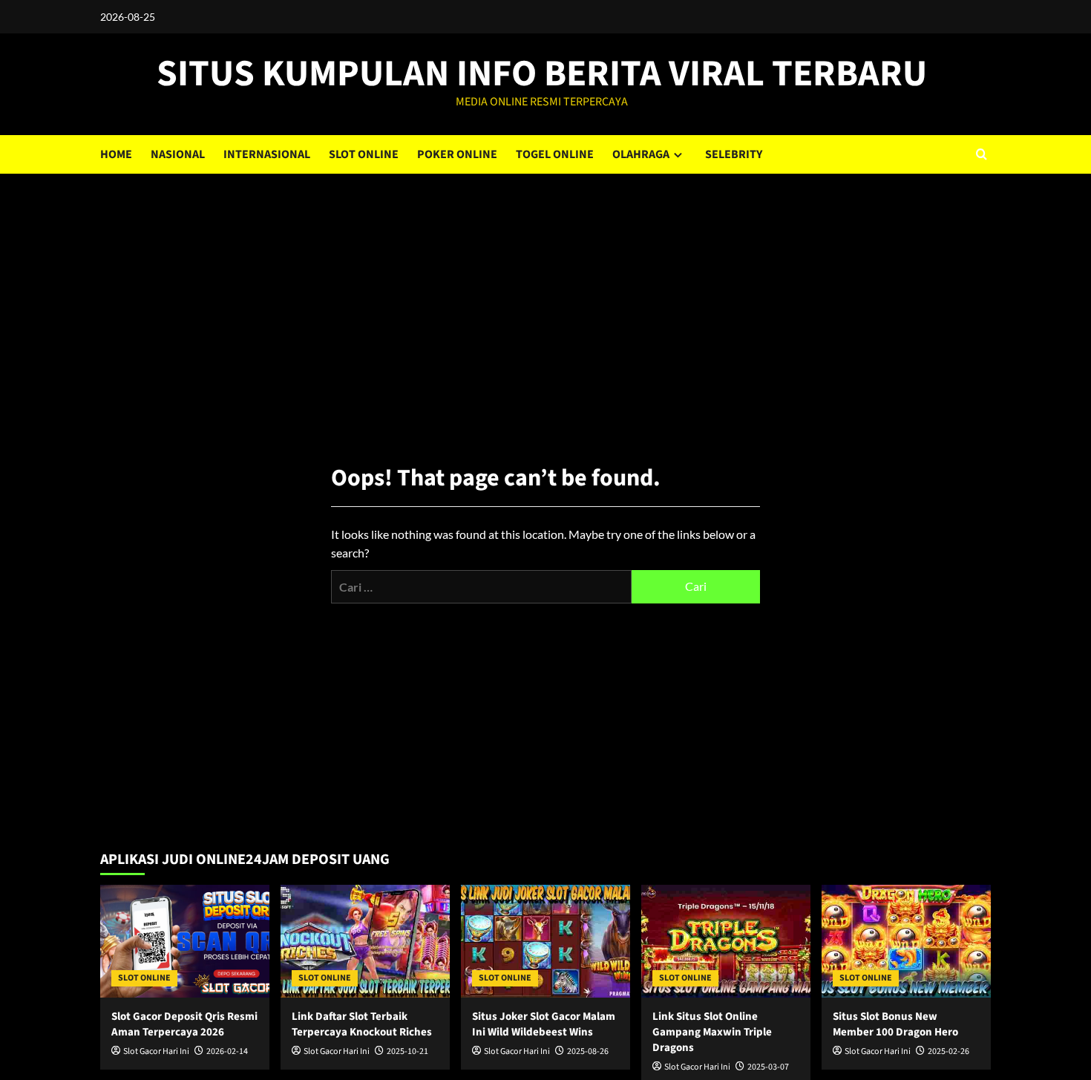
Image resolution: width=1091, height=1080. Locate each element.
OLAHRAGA (640, 154)
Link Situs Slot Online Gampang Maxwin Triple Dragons (712, 1032)
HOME (116, 154)
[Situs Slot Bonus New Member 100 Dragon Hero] (906, 941)
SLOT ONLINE (364, 154)
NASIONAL (178, 154)
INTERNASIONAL (266, 154)
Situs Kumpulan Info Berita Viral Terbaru (542, 74)
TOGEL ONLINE (555, 154)
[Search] (981, 154)
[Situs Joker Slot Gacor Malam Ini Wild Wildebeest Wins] (545, 941)
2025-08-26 (588, 1051)
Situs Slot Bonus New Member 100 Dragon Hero (895, 1024)
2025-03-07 (768, 1067)
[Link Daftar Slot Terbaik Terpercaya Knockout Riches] (365, 941)
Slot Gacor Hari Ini (156, 1051)
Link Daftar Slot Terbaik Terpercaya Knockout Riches (362, 1024)
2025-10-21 (407, 1051)
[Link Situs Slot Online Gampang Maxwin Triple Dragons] (725, 941)
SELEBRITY (733, 154)
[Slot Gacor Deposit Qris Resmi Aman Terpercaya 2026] (184, 941)
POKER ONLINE (457, 154)
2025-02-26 (948, 1051)
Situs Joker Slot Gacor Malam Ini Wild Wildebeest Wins (543, 1024)
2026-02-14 (227, 1051)
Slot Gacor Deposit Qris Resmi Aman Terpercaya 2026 (184, 1024)
